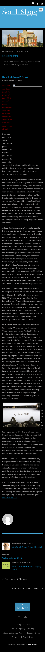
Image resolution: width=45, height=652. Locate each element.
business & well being (12, 51)
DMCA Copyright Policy (22, 629)
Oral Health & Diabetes (14, 579)
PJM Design (32, 644)
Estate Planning (10, 55)
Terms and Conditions (22, 637)
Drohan (31, 61)
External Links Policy (14, 633)
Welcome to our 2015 (12, 558)
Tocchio (25, 64)
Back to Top (22, 607)
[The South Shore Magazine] (19, 15)
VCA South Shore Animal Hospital (27, 547)
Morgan (18, 64)
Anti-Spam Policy (22, 624)
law (12, 64)
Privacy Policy (34, 633)
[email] (42, 3)
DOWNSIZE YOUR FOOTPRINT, (27, 588)
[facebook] (37, 3)
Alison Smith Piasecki (12, 61)
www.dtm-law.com (9, 498)
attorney (24, 61)
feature (27, 51)
